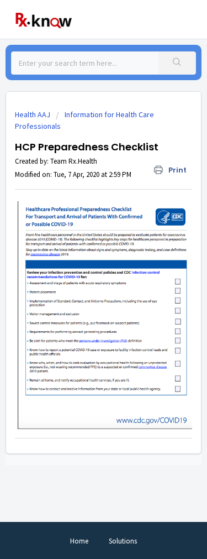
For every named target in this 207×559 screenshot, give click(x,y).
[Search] (176, 63)
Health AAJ (32, 114)
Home (79, 541)
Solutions (123, 541)
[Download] (83, 271)
